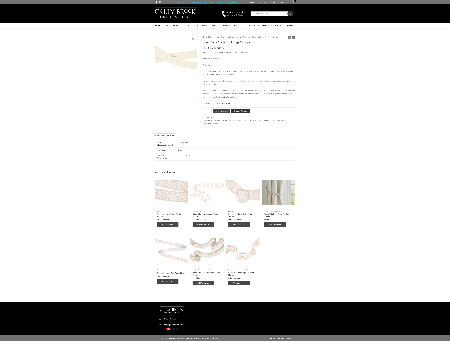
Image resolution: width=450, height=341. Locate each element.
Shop (210, 37)
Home (158, 26)
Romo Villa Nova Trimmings (240, 37)
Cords (167, 26)
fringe (209, 123)
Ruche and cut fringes (262, 120)
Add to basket (222, 111)
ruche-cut (215, 123)
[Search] (290, 13)
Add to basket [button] (167, 224)
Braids (187, 26)
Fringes (177, 26)
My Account (283, 2)
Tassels (214, 26)
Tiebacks (226, 26)
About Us (253, 2)
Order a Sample (240, 111)
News (272, 2)
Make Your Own (270, 26)
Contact (263, 2)
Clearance (289, 26)
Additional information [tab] (164, 135)
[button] (193, 39)
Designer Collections (221, 37)
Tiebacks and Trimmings (279, 120)
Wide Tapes (239, 26)
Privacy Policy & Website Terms (279, 338)
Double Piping (201, 26)
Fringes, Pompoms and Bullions (222, 120)
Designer (252, 26)
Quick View (171, 207)
